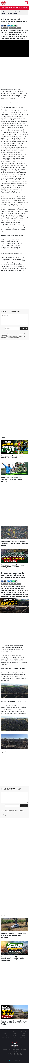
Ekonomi (23, 1031)
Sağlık (14, 1035)
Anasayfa (5, 1049)
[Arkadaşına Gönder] (16, 28)
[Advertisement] (14, 72)
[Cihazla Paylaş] (16, 25)
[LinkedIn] (10, 25)
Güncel (5, 1031)
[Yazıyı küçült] (13, 28)
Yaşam (23, 1038)
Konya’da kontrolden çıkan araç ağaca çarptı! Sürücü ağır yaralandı (16, 8)
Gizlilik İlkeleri (23, 1049)
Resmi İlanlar (5, 1037)
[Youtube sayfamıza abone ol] (14, 1054)
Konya (23, 1033)
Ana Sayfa (6, 11)
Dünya (14, 1037)
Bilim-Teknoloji (5, 1038)
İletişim (17, 1049)
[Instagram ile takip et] (17, 1054)
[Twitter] (5, 25)
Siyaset (14, 1031)
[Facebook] (2, 25)
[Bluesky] (8, 25)
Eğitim (23, 1035)
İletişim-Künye (11, 1049)
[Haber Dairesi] (3, 3)
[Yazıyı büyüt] (10, 28)
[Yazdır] (19, 28)
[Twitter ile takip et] (11, 1054)
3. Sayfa (14, 1033)
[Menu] (26, 3)
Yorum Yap (5, 27)
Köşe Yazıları (14, 1038)
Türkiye (5, 1033)
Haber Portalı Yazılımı (15, 1060)
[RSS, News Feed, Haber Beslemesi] (21, 1054)
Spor (12, 11)
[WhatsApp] (13, 25)
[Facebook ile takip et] (8, 1054)
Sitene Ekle (14, 1051)
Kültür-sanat (23, 1037)
